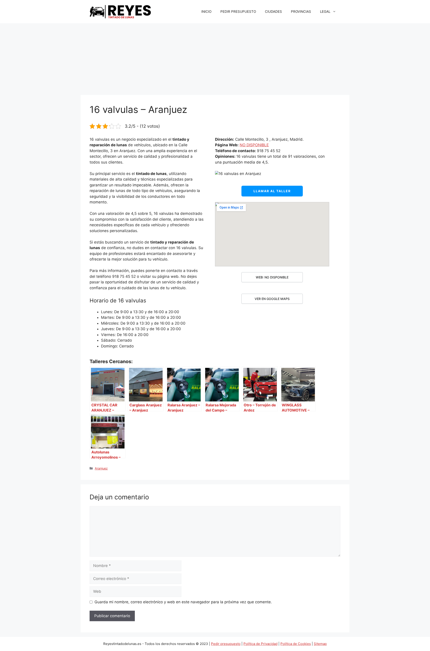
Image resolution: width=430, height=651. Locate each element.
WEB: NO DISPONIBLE (272, 277)
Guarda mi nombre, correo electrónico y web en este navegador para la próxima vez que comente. (183, 602)
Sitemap (320, 644)
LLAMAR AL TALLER (272, 191)
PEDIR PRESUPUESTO (238, 11)
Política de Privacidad (260, 644)
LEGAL (325, 11)
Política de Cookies (295, 644)
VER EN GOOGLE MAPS (272, 299)
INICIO (206, 11)
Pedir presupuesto (226, 644)
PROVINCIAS (301, 11)
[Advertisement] (215, 57)
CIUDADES (273, 11)
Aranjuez (101, 468)
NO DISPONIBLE (254, 145)
